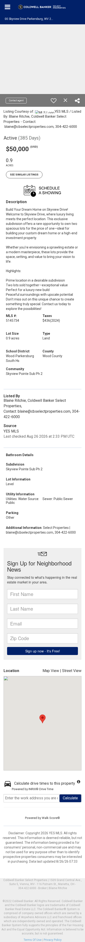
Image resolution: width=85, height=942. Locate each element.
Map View (50, 670)
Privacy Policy (53, 940)
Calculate (70, 798)
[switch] (54, 100)
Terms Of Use (33, 940)
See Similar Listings (24, 174)
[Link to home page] (42, 7)
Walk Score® (51, 818)
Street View (71, 670)
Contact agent (16, 100)
